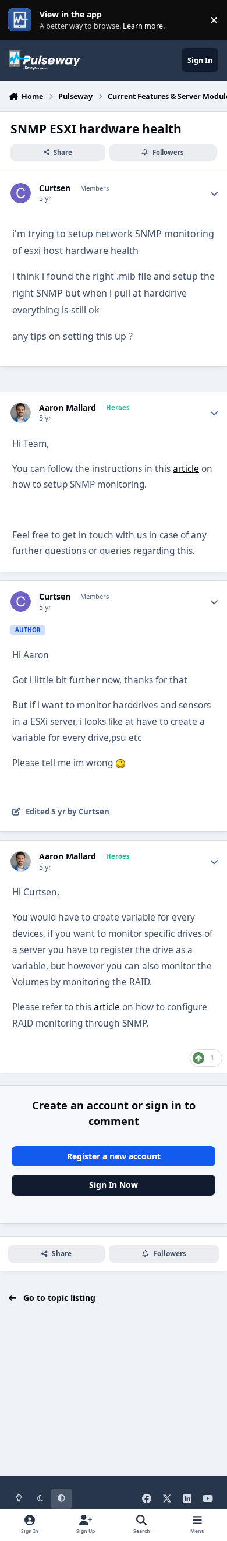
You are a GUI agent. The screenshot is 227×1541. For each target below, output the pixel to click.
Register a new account (114, 1156)
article (186, 469)
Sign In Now (113, 1184)
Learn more (22, 20)
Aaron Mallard (67, 408)
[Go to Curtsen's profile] (20, 193)
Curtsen (54, 188)
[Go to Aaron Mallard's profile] (20, 413)
